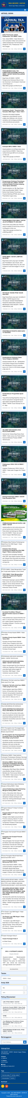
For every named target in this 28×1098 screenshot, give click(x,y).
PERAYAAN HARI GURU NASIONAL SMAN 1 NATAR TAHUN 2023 (13, 662)
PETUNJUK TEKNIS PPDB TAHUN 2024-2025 (12, 293)
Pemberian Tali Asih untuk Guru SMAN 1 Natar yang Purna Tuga (13, 686)
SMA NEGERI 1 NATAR (19, 1093)
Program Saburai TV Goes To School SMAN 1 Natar (13, 813)
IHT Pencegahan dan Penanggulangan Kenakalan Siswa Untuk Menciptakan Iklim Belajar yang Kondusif (13, 736)
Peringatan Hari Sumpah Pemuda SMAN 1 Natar (12, 837)
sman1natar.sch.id (17, 1096)
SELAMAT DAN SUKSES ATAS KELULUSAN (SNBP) (11, 430)
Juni (13, 992)
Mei (13, 988)
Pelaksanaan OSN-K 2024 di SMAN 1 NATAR (13, 465)
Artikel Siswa (15, 1075)
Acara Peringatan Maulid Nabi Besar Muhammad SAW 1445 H (13, 861)
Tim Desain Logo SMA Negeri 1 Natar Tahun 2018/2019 (13, 917)
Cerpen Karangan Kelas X (10, 939)
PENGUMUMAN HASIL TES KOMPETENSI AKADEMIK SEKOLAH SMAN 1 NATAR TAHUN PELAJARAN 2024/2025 (13, 73)
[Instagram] (3, 1086)
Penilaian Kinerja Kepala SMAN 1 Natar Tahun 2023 (13, 638)
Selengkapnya (14, 969)
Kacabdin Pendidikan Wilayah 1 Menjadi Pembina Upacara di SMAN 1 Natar (13, 613)
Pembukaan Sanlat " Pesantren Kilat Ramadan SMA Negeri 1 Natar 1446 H (13, 111)
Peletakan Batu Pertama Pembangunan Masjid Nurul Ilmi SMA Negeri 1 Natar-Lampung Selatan (13, 550)
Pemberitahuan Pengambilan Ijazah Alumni (12, 394)
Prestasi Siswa (6, 1075)
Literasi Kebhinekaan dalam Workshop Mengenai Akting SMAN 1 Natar (13, 789)
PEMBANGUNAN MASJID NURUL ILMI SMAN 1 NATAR (13, 524)
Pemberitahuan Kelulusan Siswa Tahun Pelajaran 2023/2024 (12, 358)
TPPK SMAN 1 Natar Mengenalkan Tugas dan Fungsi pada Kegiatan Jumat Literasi (12, 575)
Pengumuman (5, 1078)
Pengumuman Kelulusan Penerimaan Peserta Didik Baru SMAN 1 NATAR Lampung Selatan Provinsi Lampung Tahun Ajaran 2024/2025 (13, 183)
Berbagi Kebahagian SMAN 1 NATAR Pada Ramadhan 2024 (13, 497)
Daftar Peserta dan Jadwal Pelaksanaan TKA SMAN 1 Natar (12, 35)
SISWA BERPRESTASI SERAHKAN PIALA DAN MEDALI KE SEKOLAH (12, 709)
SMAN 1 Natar (7, 978)
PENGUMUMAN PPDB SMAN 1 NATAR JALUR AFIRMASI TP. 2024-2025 (13, 221)
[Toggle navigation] (25, 10)
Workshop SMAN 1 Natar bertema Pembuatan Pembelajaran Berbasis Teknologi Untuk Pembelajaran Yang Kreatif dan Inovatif (13, 764)
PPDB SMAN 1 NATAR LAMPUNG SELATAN (12, 257)
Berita (12, 1078)
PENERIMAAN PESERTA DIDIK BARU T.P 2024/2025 (13, 331)
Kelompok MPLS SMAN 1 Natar (11, 146)
